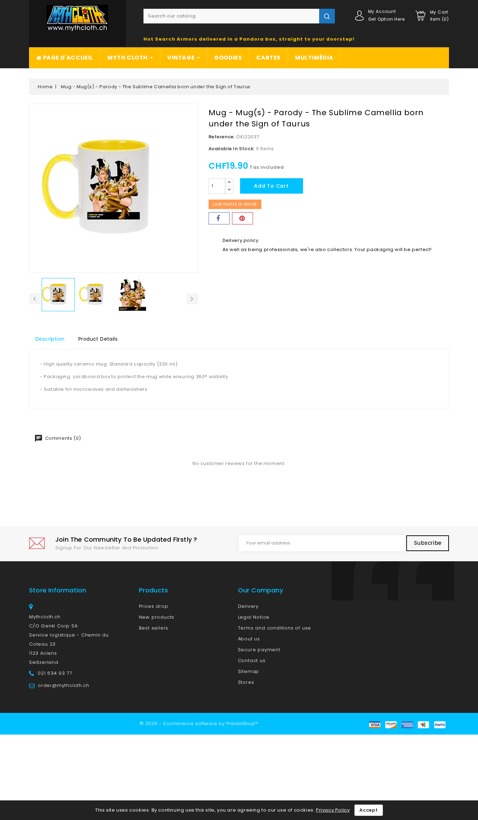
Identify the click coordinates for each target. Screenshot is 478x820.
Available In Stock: (232, 148)
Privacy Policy (333, 810)
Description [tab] (49, 338)
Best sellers (154, 628)
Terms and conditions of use (274, 628)
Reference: (222, 136)
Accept (368, 810)
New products (157, 617)
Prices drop (153, 606)
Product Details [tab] (98, 338)
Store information (57, 590)
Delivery (248, 606)
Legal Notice (254, 617)
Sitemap (248, 671)
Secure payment (259, 649)
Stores (246, 682)
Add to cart (271, 185)
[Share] (219, 218)
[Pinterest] (242, 218)
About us (249, 638)
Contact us (252, 660)
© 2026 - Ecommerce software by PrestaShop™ (199, 723)
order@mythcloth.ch (63, 685)
